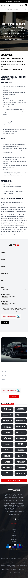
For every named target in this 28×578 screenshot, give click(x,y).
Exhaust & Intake (14, 535)
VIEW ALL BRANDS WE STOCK (14, 480)
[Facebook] (13, 519)
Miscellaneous (14, 541)
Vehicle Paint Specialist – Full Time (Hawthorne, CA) (12, 61)
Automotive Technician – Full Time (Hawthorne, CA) (12, 59)
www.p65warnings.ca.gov (16, 566)
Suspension (14, 529)
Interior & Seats (14, 539)
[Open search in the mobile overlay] (14, 9)
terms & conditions (17, 382)
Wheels (14, 537)
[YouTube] (10, 519)
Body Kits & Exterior (14, 527)
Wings (14, 533)
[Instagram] (16, 519)
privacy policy (23, 385)
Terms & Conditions (12, 558)
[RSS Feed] (18, 519)
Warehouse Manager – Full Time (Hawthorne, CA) (11, 69)
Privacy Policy (21, 558)
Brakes (14, 531)
